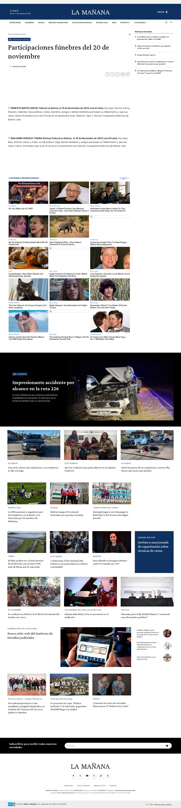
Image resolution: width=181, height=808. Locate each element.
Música (41, 23)
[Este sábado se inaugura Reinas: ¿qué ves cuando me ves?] (111, 542)
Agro (114, 23)
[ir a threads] (107, 775)
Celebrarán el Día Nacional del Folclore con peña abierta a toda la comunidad (69, 563)
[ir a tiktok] (100, 775)
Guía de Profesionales (82, 23)
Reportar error (99, 785)
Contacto (113, 785)
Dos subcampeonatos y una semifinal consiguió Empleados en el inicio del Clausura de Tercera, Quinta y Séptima (26, 708)
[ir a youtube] (87, 775)
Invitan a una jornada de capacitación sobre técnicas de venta (153, 546)
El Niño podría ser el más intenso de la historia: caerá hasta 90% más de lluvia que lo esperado (26, 563)
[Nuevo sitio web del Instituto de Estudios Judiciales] (95, 647)
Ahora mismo (15, 23)
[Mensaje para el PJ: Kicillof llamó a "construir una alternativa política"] (147, 591)
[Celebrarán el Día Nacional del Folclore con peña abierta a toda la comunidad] (69, 542)
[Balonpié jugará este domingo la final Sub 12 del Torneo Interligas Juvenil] (111, 493)
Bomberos (29, 23)
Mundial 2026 (102, 23)
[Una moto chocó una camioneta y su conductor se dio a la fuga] (33, 445)
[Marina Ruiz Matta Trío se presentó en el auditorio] (90, 591)
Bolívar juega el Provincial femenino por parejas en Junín (66, 513)
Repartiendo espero (146, 55)
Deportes (124, 23)
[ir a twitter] (80, 775)
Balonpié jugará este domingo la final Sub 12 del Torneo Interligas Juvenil (110, 515)
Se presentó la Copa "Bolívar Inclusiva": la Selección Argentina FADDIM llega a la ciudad (68, 706)
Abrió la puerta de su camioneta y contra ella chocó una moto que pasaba (145, 469)
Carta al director (83, 785)
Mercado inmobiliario (58, 23)
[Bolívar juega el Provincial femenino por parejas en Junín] (69, 493)
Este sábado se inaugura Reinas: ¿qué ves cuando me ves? (110, 562)
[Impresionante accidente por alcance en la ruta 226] (119, 389)
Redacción (69, 785)
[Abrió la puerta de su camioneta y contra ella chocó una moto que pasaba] (147, 445)
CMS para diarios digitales (163, 805)
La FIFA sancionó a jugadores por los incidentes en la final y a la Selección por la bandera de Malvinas (25, 516)
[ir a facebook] (73, 775)
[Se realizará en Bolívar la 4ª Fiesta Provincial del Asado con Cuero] (33, 591)
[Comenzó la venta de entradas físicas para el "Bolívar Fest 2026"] (111, 684)
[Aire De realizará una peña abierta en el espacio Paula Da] (90, 445)
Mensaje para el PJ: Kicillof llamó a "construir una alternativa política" (145, 616)
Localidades (140, 23)
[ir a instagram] (94, 775)
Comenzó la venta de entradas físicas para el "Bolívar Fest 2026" (111, 705)
